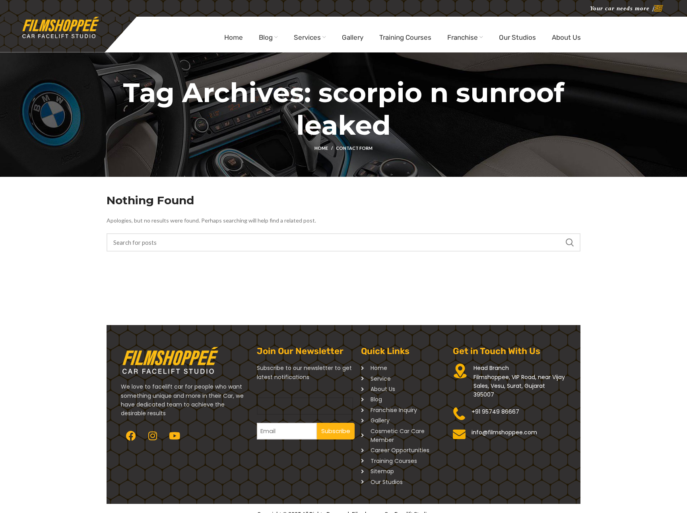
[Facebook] (131, 436)
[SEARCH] (570, 242)
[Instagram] (153, 436)
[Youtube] (174, 436)
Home (321, 148)
